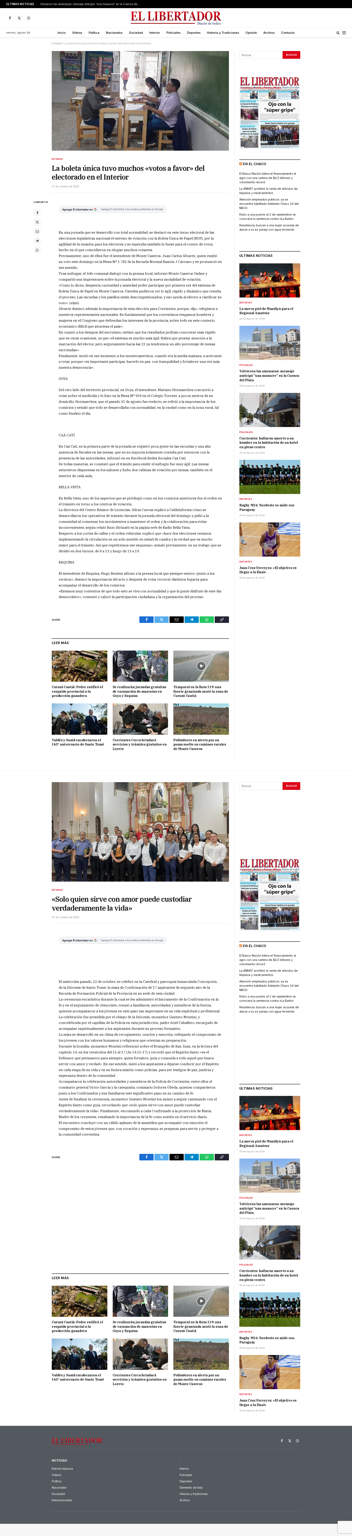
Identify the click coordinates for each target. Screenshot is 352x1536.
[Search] (338, 32)
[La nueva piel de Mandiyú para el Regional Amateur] (269, 280)
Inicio (62, 32)
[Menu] (344, 32)
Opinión (251, 32)
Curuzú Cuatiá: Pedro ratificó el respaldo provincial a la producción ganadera (77, 691)
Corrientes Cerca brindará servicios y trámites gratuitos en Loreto (140, 744)
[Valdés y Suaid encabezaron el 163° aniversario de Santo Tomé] (79, 719)
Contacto (288, 32)
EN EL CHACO (254, 164)
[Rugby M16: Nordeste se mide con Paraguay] (269, 477)
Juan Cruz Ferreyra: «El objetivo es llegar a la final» (268, 570)
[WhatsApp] (37, 250)
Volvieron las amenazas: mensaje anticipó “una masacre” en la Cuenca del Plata (91, 4)
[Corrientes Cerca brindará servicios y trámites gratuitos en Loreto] (140, 719)
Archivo (269, 32)
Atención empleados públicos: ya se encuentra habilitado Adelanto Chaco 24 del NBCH (269, 204)
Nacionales (114, 32)
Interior (154, 32)
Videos (77, 32)
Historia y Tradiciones (223, 32)
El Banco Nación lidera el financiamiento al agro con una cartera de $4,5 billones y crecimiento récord (267, 178)
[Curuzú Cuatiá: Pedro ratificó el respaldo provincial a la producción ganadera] (79, 666)
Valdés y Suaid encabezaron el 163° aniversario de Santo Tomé (78, 742)
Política (94, 32)
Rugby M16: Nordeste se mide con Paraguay (266, 507)
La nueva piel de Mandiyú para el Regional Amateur (266, 311)
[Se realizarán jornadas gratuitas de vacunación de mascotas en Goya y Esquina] (140, 666)
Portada (56, 43)
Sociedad (136, 32)
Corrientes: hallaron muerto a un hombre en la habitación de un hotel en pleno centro (268, 442)
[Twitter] (37, 222)
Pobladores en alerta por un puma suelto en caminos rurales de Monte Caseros (199, 744)
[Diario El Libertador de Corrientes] (176, 18)
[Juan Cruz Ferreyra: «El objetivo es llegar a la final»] (269, 539)
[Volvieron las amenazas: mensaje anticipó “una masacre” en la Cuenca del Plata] (269, 343)
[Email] (37, 231)
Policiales (173, 32)
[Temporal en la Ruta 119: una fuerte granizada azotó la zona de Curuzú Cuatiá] (201, 666)
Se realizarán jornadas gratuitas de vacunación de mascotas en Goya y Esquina (139, 691)
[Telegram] (37, 241)
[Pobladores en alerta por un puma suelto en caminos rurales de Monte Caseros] (201, 719)
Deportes (193, 32)
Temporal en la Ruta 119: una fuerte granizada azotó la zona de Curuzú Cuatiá (200, 691)
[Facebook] (37, 213)
